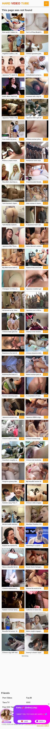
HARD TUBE (15, 3)
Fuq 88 (29, 698)
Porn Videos (7, 698)
